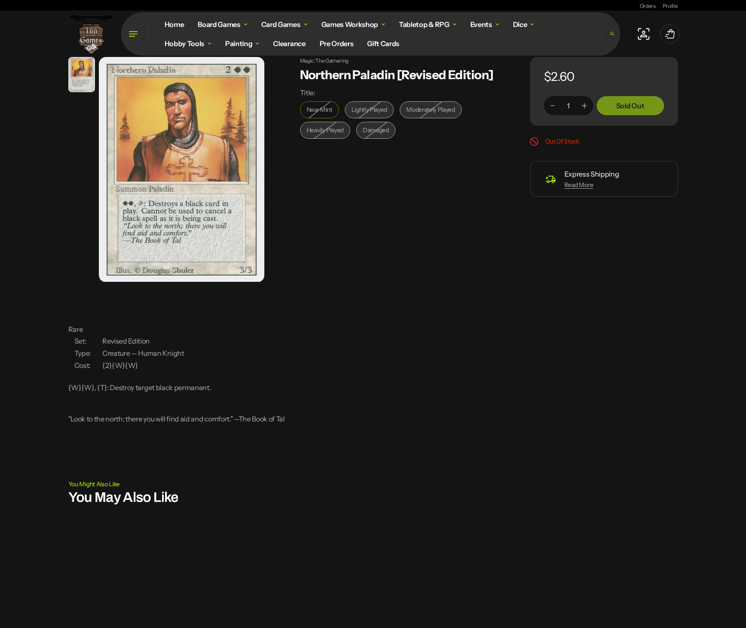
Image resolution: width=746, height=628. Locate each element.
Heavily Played (329, 132)
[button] (611, 33)
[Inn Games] (91, 33)
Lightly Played (372, 112)
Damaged (379, 132)
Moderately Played (432, 112)
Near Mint (323, 112)
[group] (81, 74)
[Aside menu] (134, 34)
